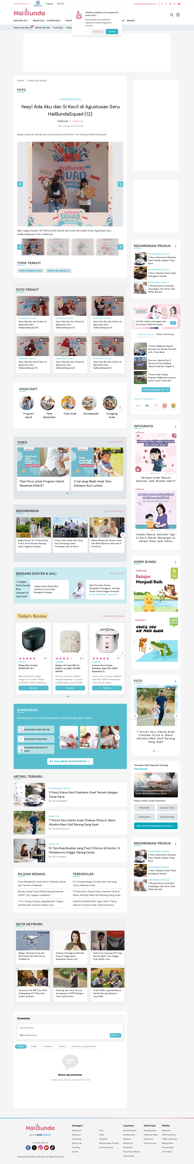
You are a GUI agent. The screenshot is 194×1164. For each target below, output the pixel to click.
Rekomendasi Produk (109, 1143)
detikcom (166, 1130)
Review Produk (106, 1147)
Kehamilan (77, 1130)
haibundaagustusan (30, 270)
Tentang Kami (150, 1130)
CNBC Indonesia (169, 1139)
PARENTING (53, 20)
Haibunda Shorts (23, 27)
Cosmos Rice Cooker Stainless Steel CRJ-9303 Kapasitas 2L (104, 668)
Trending (58, 27)
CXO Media (167, 1152)
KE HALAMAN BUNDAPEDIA (68, 761)
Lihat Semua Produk (113, 616)
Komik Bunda (42, 27)
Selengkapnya (116, 573)
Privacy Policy (150, 1143)
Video (69, 27)
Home (20, 80)
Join (173, 323)
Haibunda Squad (37, 80)
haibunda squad (57, 270)
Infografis (103, 1139)
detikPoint (128, 1147)
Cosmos (96, 662)
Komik (75, 1152)
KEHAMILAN (20, 20)
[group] (33, 247)
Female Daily (168, 1147)
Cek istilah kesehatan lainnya (154, 826)
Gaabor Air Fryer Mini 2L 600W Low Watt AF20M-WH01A (68, 668)
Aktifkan (112, 31)
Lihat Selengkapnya (154, 389)
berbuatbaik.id (129, 1130)
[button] (120, 184)
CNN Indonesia (169, 1135)
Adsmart (127, 1139)
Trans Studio (128, 1156)
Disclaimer (148, 1139)
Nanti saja (97, 31)
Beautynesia (167, 1143)
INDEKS (131, 20)
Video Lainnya (115, 441)
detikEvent (128, 1143)
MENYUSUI (39, 20)
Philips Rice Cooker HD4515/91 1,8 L (28, 667)
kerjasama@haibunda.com (145, 3)
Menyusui (76, 1135)
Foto (101, 1130)
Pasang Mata (129, 1135)
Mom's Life (77, 1143)
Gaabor (59, 662)
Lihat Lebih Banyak (114, 511)
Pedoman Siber (151, 1135)
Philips (22, 662)
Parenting (76, 1139)
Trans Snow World (131, 1152)
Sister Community (165, 334)
